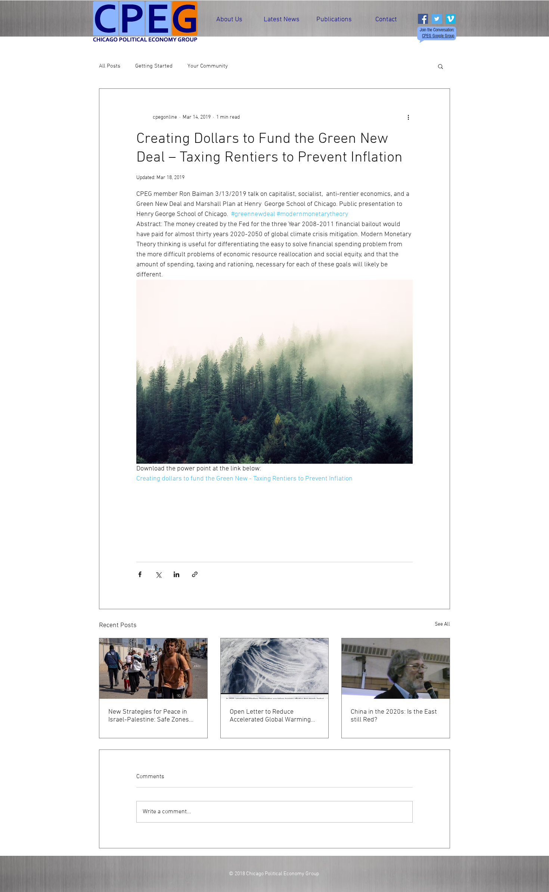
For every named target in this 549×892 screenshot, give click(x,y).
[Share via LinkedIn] (176, 574)
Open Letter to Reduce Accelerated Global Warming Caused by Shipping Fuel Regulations (270, 716)
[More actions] (408, 117)
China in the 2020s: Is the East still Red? (394, 716)
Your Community (207, 66)
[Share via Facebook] (139, 574)
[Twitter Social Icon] (437, 19)
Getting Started (154, 66)
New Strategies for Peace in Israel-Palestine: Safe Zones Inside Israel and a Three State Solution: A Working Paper (151, 716)
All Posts (109, 66)
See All (442, 624)
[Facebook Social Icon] (423, 19)
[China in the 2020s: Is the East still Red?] (396, 668)
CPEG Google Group (438, 35)
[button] (440, 66)
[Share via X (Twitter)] (158, 574)
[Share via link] (194, 574)
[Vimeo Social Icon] (451, 19)
